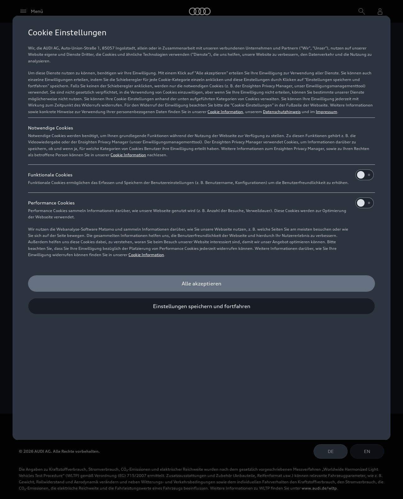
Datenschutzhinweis (282, 111)
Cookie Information (225, 111)
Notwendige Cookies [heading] (50, 127)
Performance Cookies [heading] (51, 202)
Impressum (326, 111)
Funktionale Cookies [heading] (50, 174)
